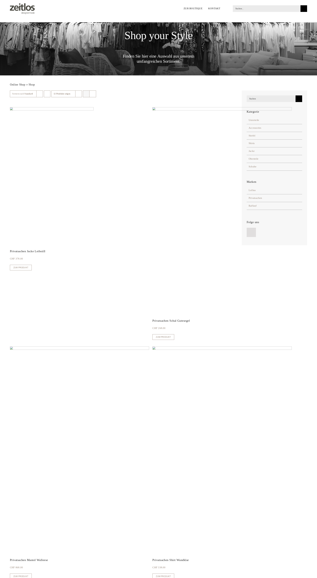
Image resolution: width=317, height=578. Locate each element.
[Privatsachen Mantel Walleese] (79, 348)
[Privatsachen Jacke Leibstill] (52, 109)
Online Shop (17, 84)
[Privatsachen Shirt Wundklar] (222, 348)
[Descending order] (47, 93)
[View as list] (92, 94)
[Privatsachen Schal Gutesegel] (222, 109)
